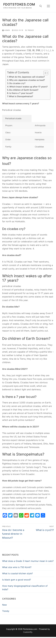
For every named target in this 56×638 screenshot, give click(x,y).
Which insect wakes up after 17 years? (28, 86)
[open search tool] (40, 6)
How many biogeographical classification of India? (25, 588)
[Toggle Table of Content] (44, 73)
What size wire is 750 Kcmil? (16, 567)
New (4, 604)
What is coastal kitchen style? (17, 573)
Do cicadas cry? (17, 83)
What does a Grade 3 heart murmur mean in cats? (28, 561)
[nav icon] (48, 6)
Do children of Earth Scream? (23, 90)
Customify (27, 632)
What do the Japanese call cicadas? (27, 77)
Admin (7, 30)
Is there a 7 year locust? (21, 93)
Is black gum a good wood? (16, 579)
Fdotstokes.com (19, 4)
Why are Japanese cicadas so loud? (27, 80)
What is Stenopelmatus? (21, 96)
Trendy (30, 30)
